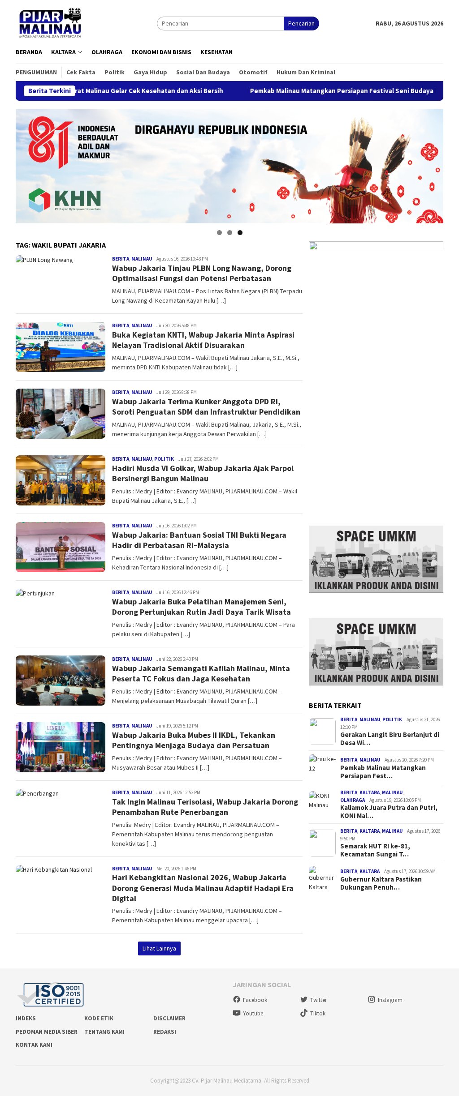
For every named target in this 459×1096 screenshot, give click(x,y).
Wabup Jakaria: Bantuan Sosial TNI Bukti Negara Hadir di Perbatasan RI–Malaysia (199, 540)
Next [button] (432, 164)
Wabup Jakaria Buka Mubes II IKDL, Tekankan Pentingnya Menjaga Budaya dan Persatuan (193, 740)
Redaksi (164, 1032)
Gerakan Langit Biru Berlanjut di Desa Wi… (389, 739)
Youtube (253, 1013)
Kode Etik (98, 1018)
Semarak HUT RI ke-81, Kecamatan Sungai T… (375, 850)
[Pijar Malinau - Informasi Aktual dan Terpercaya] (51, 23)
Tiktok (317, 1013)
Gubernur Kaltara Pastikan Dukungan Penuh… (381, 883)
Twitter (318, 1000)
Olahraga (352, 800)
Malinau (141, 259)
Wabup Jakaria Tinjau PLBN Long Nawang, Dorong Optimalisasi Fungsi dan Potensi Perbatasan (201, 273)
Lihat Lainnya (159, 948)
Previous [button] (27, 164)
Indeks (26, 1018)
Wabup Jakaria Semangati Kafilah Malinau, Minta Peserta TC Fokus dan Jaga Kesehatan (201, 673)
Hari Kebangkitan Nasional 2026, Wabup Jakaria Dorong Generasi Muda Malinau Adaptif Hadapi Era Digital (203, 887)
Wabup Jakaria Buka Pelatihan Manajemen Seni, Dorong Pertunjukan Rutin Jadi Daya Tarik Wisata (201, 606)
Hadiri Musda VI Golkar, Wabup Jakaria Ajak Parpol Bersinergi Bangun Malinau (203, 473)
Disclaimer (169, 1018)
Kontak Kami (34, 1045)
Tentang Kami (104, 1032)
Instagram (390, 1000)
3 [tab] (240, 232)
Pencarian (301, 23)
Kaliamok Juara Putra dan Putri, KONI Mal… (388, 812)
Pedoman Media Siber (47, 1032)
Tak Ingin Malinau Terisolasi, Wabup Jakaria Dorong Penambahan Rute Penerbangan (205, 806)
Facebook (255, 1000)
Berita (120, 259)
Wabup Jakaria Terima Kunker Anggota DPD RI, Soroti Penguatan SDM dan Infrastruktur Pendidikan (206, 406)
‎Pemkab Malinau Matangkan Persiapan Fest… (383, 772)
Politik (164, 459)
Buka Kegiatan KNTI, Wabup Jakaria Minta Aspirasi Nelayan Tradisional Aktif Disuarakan (203, 340)
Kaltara (369, 792)
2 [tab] (229, 232)
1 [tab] (219, 232)
